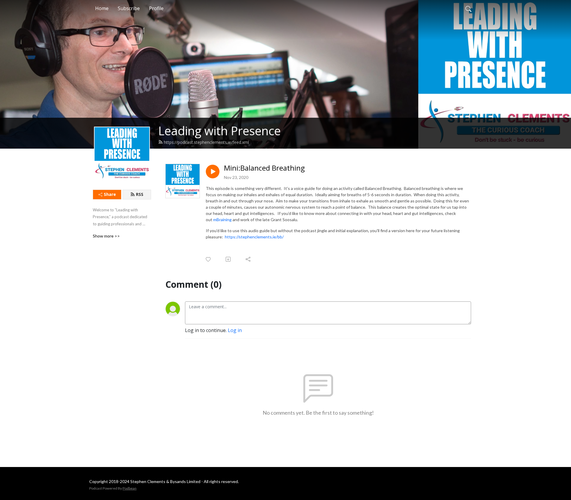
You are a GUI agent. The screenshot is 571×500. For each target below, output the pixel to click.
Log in (235, 330)
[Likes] (208, 259)
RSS (139, 194)
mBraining (222, 219)
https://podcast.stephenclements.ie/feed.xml (206, 142)
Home (102, 8)
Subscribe (129, 8)
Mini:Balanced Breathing (264, 168)
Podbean (130, 488)
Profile (156, 8)
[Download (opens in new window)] (228, 259)
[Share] (248, 259)
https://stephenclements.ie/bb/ (254, 236)
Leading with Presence (219, 130)
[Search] (468, 8)
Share (110, 194)
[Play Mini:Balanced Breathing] (212, 171)
